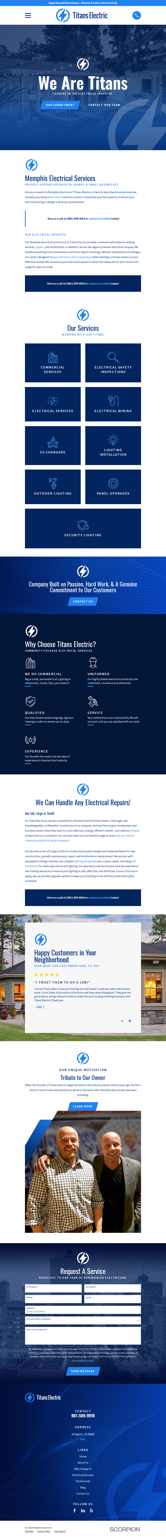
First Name (31, 1286)
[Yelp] (91, 1510)
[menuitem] (29, 1531)
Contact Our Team (104, 105)
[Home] (81, 15)
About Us (82, 1462)
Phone (29, 1297)
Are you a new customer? (38, 1319)
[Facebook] (75, 1510)
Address (30, 1308)
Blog (83, 1487)
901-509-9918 (83, 1416)
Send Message (83, 1371)
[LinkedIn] (83, 1510)
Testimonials (83, 1481)
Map (82, 1439)
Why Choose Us (83, 1469)
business (56, 197)
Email (88, 1297)
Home (83, 1456)
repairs (40, 247)
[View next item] (130, 1020)
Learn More (83, 1106)
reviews (135, 830)
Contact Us (83, 601)
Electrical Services (83, 1475)
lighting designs (83, 861)
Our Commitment (60, 105)
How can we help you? (37, 1329)
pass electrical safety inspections (72, 257)
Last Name (91, 1286)
